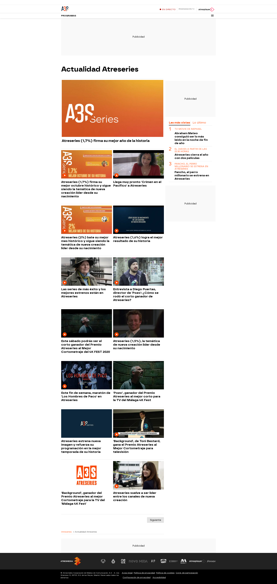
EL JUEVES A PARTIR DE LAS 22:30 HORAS (191, 150)
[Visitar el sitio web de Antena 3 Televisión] (103, 561)
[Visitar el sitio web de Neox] (123, 561)
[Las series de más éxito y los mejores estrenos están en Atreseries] (86, 271)
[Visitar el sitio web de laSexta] (113, 561)
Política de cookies (165, 573)
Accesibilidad (159, 577)
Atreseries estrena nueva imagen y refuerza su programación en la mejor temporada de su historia (81, 446)
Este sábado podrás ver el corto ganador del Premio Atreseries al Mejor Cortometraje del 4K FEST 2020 (85, 346)
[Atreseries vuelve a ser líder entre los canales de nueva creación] (138, 475)
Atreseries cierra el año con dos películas (191, 156)
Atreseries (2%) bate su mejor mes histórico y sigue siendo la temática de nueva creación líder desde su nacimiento (85, 243)
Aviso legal (127, 573)
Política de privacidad (144, 573)
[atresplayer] (206, 9)
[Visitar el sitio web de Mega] (143, 561)
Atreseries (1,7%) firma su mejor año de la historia (106, 141)
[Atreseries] (79, 8)
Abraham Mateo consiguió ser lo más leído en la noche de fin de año (191, 138)
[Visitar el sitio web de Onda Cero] (163, 561)
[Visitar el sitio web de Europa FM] (173, 561)
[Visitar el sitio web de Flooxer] (211, 561)
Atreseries (66, 532)
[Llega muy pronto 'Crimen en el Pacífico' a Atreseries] (138, 164)
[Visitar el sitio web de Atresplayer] (197, 561)
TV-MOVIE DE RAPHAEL (188, 129)
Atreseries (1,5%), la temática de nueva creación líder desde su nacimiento (136, 344)
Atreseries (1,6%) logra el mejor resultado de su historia (138, 239)
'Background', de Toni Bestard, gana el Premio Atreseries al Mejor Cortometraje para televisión (136, 446)
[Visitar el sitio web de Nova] (133, 561)
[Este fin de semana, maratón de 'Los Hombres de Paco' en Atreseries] (86, 375)
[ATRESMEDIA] (71, 561)
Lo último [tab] (199, 122)
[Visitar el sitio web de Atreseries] (153, 561)
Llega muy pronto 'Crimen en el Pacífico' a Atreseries (137, 183)
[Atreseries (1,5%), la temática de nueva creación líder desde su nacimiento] (138, 323)
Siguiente (155, 520)
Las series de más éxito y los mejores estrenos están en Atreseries (83, 292)
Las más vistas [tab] (179, 122)
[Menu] (212, 15)
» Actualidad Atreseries (85, 532)
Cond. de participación (187, 573)
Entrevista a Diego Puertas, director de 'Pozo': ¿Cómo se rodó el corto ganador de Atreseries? (136, 294)
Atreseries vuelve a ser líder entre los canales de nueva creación (134, 496)
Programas (68, 16)
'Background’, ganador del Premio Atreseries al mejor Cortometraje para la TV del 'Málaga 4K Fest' (83, 498)
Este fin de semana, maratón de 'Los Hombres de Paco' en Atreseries (85, 396)
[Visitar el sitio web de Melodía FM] (183, 561)
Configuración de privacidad (136, 577)
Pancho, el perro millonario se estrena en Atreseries (191, 166)
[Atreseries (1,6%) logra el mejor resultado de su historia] (138, 220)
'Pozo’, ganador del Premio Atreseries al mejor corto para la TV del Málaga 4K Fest (136, 396)
